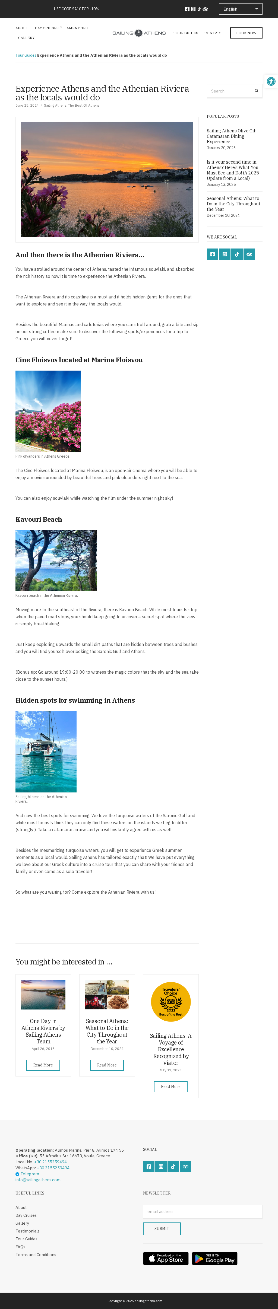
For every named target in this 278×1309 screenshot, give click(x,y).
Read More (43, 1065)
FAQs (20, 1246)
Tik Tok (199, 9)
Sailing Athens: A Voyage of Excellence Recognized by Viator (171, 1049)
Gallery (26, 38)
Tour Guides (185, 33)
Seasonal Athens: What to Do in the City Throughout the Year (107, 1031)
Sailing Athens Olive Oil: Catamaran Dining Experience (231, 136)
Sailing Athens (55, 105)
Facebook (187, 9)
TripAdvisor (205, 9)
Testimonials (27, 1231)
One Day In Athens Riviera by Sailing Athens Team (43, 1031)
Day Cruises (47, 28)
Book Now (246, 33)
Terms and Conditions (35, 1254)
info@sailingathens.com (38, 1179)
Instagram (193, 9)
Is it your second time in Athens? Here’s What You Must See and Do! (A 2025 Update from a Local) (233, 170)
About (22, 28)
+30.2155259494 (50, 1161)
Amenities (77, 28)
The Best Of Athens (84, 105)
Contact (213, 33)
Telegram (29, 1173)
